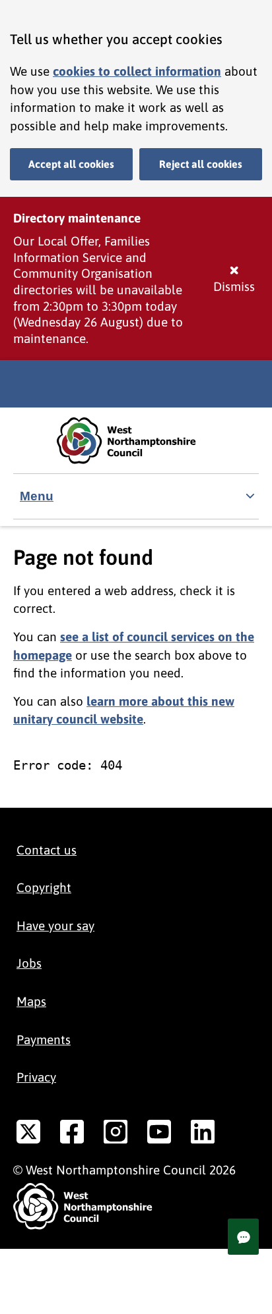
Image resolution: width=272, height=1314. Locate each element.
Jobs (29, 963)
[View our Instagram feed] (115, 1134)
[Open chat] (243, 1237)
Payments (44, 1039)
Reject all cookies (200, 164)
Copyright (44, 887)
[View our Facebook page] (72, 1134)
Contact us (47, 850)
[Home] (136, 440)
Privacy (36, 1077)
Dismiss (234, 286)
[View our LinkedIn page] (202, 1134)
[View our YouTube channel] (159, 1134)
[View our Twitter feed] (28, 1134)
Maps (31, 1001)
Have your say (55, 925)
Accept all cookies (71, 164)
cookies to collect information (137, 71)
